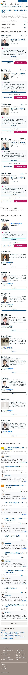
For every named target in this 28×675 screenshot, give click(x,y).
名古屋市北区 (16, 632)
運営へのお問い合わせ (8, 659)
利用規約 (18, 652)
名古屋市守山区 (16, 637)
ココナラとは (6, 655)
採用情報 (5, 668)
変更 (25, 21)
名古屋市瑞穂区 (4, 635)
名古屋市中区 (9, 347)
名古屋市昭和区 (16, 633)
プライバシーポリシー (21, 654)
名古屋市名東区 (4, 638)
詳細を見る (14, 266)
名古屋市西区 (21, 632)
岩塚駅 (12, 225)
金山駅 (4, 369)
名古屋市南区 (9, 637)
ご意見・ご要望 (19, 650)
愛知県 (12, 223)
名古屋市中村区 (18, 223)
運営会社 (5, 667)
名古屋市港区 (3, 637)
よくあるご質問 (6, 657)
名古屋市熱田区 (9, 368)
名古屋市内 (3, 630)
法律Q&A (5, 652)
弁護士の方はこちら (22, 1)
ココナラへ (4, 1)
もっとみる (14, 623)
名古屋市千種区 (4, 632)
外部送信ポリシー (20, 655)
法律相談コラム (6, 654)
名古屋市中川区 (14, 39)
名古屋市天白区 (11, 638)
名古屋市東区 (10, 632)
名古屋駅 (5, 285)
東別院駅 (5, 348)
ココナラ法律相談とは (8, 650)
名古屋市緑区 (21, 637)
